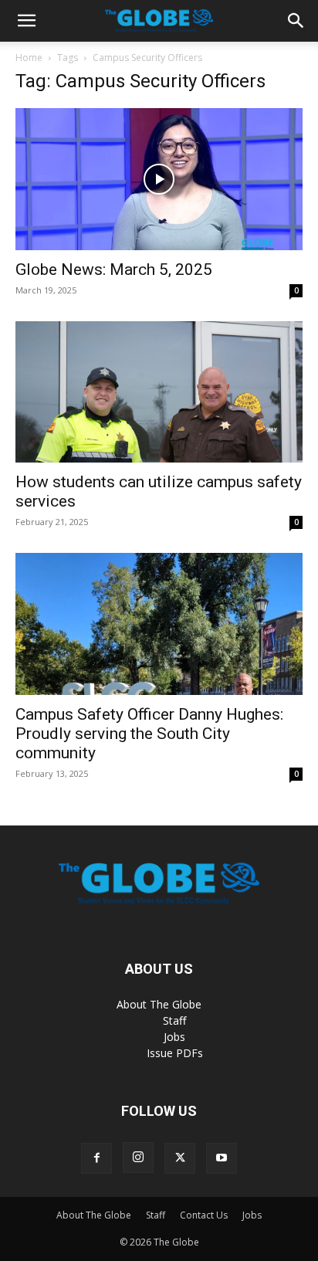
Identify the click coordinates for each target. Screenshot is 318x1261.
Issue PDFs (175, 1053)
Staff (174, 1020)
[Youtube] (221, 1158)
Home (28, 57)
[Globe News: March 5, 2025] (159, 179)
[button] (26, 21)
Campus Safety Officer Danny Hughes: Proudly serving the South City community (149, 733)
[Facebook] (96, 1158)
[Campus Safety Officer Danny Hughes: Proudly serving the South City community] (159, 624)
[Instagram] (138, 1157)
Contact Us (204, 1215)
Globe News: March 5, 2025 (113, 269)
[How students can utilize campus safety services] (159, 392)
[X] (179, 1158)
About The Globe (159, 1004)
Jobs (174, 1036)
